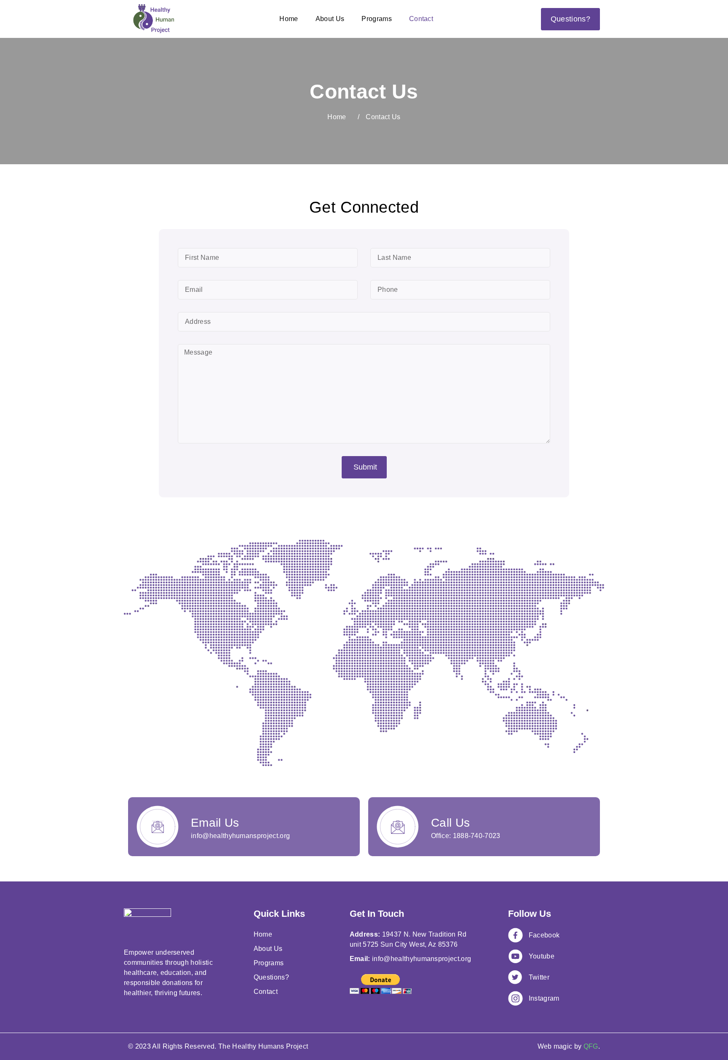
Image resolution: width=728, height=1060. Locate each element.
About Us (330, 18)
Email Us (215, 822)
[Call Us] (398, 827)
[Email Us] (157, 827)
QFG (590, 1046)
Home (288, 18)
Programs (376, 18)
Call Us (450, 822)
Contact (421, 18)
